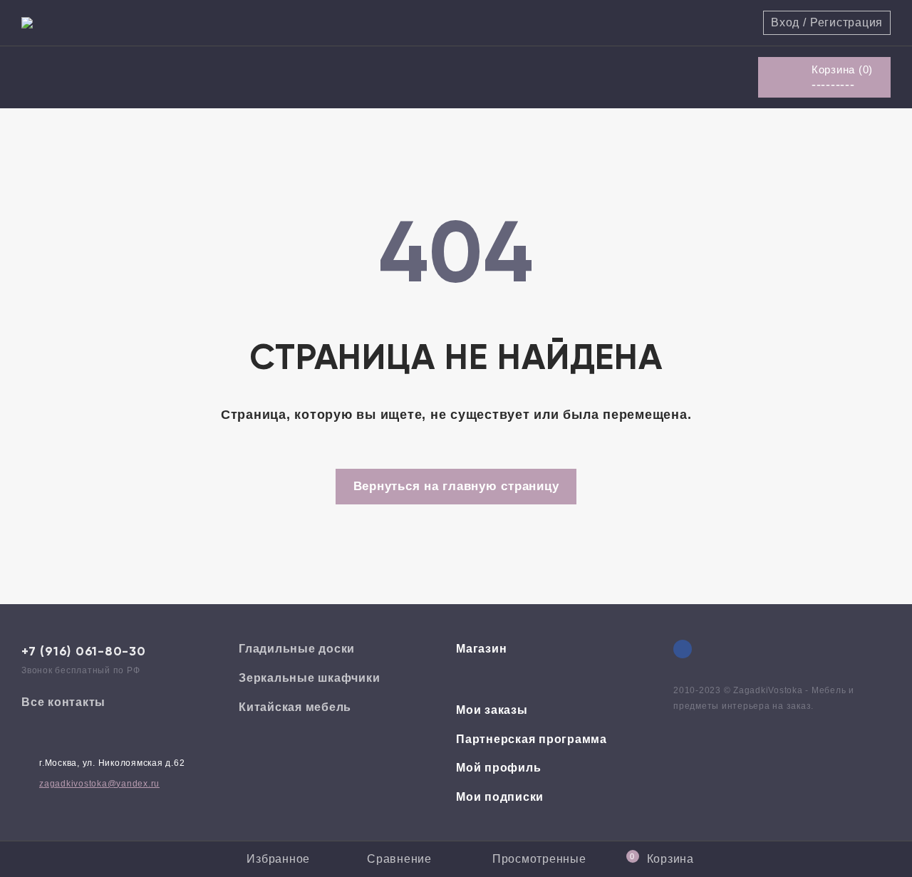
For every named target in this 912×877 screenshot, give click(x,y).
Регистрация (846, 22)
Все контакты (63, 702)
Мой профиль (498, 768)
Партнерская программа (531, 739)
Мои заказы (492, 710)
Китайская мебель (295, 707)
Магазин (481, 649)
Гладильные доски (297, 649)
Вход (785, 22)
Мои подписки (500, 797)
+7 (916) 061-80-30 (83, 651)
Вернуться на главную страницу (456, 486)
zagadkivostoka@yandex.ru (99, 784)
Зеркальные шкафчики (309, 678)
